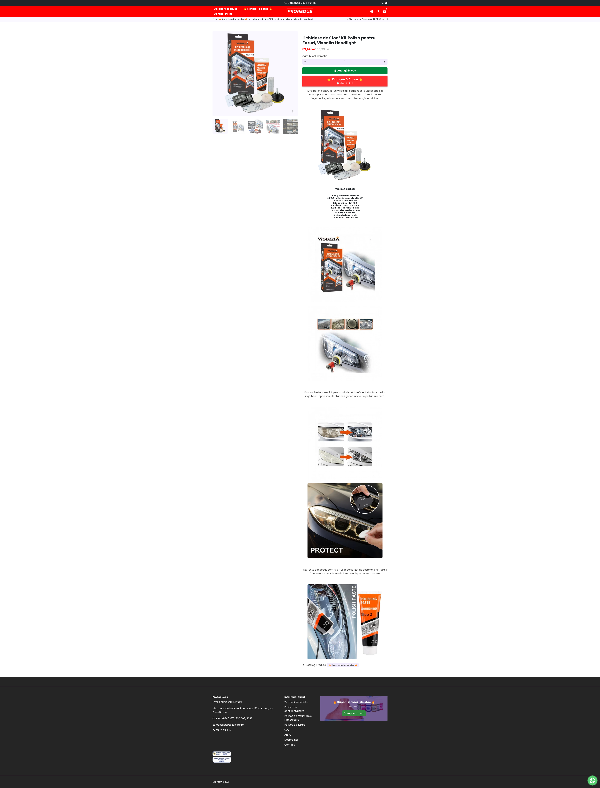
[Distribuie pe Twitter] (377, 19)
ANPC (287, 735)
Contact (289, 745)
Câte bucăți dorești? (314, 56)
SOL (286, 730)
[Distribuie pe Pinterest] (380, 19)
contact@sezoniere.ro (228, 725)
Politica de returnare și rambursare (298, 718)
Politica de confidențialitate (294, 709)
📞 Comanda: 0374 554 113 (300, 3)
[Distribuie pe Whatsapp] (383, 19)
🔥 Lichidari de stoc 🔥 (258, 9)
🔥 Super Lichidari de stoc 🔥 (233, 19)
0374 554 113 (222, 730)
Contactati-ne (223, 14)
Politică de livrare (294, 725)
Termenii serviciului (296, 702)
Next (293, 74)
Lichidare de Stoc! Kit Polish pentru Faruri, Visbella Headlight (282, 19)
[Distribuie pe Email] (387, 19)
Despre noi (291, 740)
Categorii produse (227, 9)
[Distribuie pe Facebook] (374, 19)
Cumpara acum (354, 713)
